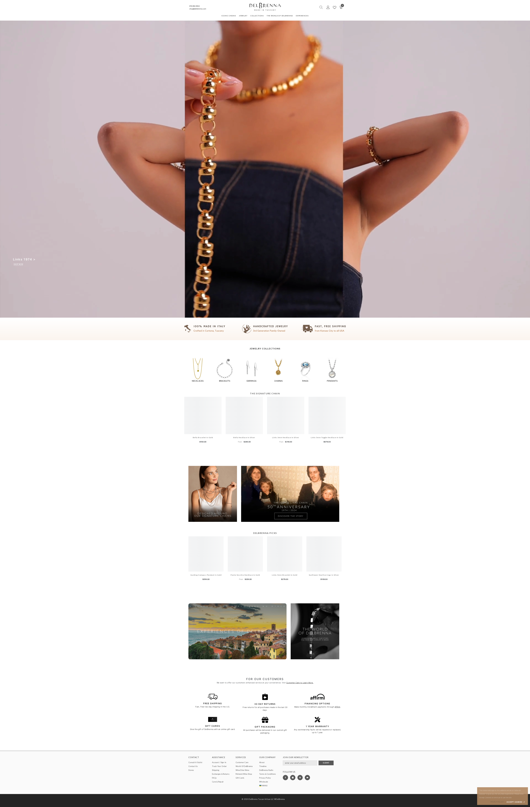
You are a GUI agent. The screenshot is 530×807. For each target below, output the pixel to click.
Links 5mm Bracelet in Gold (284, 575)
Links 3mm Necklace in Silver (285, 437)
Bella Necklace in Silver (244, 437)
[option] (197, 369)
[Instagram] (292, 777)
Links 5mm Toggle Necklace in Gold (327, 437)
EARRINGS (251, 381)
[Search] (311, 7)
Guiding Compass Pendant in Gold (206, 575)
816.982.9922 (194, 6)
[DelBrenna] (197, 368)
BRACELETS (224, 381)
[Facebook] (285, 777)
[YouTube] (307, 777)
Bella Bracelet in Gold (203, 437)
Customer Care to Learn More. (299, 683)
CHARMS (278, 381)
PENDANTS (332, 381)
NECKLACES (198, 381)
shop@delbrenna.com (197, 9)
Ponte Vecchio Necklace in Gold (245, 575)
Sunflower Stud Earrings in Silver (324, 575)
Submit (326, 763)
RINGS (305, 381)
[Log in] (328, 7)
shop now (18, 264)
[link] (265, 329)
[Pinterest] (300, 777)
